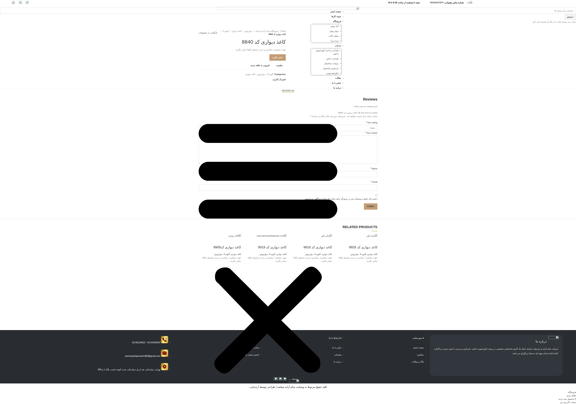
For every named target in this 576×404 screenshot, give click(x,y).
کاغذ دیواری (372, 254)
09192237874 (436, 2)
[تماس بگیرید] (373, 274)
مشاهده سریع (373, 281)
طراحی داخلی (332, 58)
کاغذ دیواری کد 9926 (363, 247)
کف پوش (334, 26)
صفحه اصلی (335, 11)
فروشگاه (337, 21)
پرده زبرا (335, 40)
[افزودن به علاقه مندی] (373, 266)
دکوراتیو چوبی (332, 73)
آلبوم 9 (363, 254)
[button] (268, 245)
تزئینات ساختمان (331, 63)
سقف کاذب (333, 36)
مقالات (338, 78)
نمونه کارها (336, 16)
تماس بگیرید (277, 57)
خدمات (338, 45)
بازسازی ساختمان (331, 68)
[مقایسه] (373, 241)
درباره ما (337, 88)
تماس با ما (336, 83)
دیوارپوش (354, 254)
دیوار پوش (334, 31)
